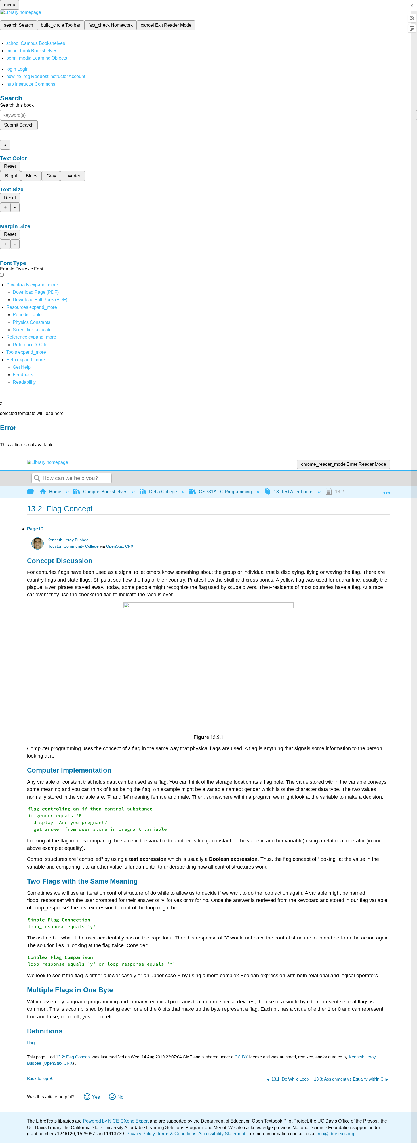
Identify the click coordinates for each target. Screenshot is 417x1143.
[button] (23, 374)
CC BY (242, 1056)
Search (37, 478)
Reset (10, 166)
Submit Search (19, 125)
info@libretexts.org (334, 1133)
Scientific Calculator (33, 329)
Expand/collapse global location (386, 490)
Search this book (17, 105)
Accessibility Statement (221, 1133)
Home (55, 491)
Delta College (163, 491)
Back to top (37, 1078)
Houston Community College (73, 546)
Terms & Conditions (176, 1133)
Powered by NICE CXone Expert (116, 1121)
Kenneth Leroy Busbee (68, 540)
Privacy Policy (140, 1133)
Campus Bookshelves (105, 491)
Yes (96, 1097)
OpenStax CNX (119, 546)
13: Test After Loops (293, 491)
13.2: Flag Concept (73, 1056)
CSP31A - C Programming (225, 491)
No (120, 1097)
